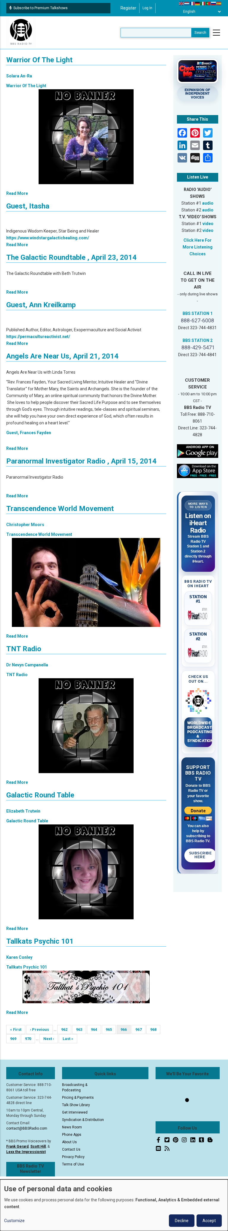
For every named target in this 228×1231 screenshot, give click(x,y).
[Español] (219, 3)
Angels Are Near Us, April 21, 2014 (62, 356)
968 (155, 1029)
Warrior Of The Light (39, 60)
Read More (17, 193)
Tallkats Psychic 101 (40, 941)
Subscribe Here (200, 855)
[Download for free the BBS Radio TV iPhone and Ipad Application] (197, 470)
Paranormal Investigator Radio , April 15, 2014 (81, 461)
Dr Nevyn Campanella (27, 665)
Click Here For (197, 240)
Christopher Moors (25, 524)
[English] (181, 3)
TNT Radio (23, 649)
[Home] (21, 32)
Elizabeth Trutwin (23, 811)
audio (207, 203)
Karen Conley (19, 957)
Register (128, 8)
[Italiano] (203, 3)
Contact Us (71, 1149)
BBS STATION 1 (198, 313)
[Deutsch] (197, 3)
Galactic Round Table (40, 795)
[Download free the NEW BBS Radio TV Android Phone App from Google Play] (197, 450)
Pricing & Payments (78, 1097)
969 (15, 1038)
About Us (69, 1142)
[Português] (208, 3)
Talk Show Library (76, 1105)
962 (66, 1029)
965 (110, 1029)
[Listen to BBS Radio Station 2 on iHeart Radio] (198, 652)
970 (30, 1038)
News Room (72, 1127)
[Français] (192, 3)
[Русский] (213, 3)
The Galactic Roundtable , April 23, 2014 (71, 257)
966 (126, 1030)
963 (81, 1029)
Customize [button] (14, 1220)
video (207, 223)
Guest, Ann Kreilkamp (41, 305)
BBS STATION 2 (198, 340)
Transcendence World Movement (60, 508)
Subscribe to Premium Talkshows (40, 8)
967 (140, 1029)
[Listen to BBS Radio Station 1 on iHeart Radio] (198, 614)
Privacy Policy (73, 1157)
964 (96, 1029)
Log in (147, 8)
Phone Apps (71, 1135)
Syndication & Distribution (83, 1120)
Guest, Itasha (27, 206)
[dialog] (114, 1205)
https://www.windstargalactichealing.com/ (47, 237)
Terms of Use (73, 1164)
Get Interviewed (75, 1112)
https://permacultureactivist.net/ (38, 336)
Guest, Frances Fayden (28, 432)
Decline (182, 1220)
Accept (209, 1220)
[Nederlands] (187, 3)
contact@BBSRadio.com (26, 1128)
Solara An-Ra (19, 76)
